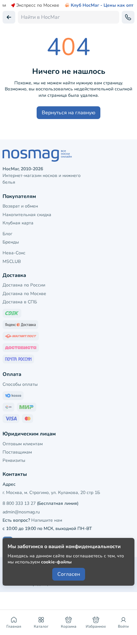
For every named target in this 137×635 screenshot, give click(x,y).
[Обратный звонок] (128, 17)
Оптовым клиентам (23, 444)
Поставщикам (17, 452)
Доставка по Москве (24, 294)
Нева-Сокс (14, 253)
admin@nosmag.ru (21, 512)
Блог (7, 234)
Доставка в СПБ (20, 302)
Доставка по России (24, 285)
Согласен (68, 574)
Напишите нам (46, 520)
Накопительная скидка (27, 215)
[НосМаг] (68, 156)
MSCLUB (12, 261)
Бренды (11, 242)
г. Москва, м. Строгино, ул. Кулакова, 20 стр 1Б (51, 493)
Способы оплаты (20, 384)
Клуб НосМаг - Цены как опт (102, 5)
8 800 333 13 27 (19, 503)
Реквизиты (14, 460)
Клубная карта (18, 223)
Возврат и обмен (20, 206)
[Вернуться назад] (9, 17)
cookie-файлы (56, 562)
